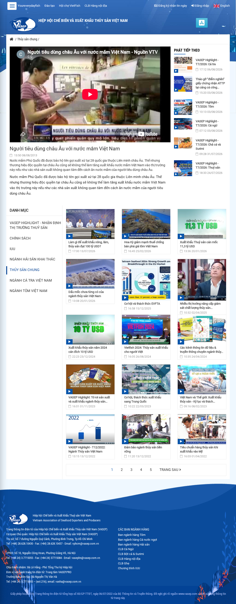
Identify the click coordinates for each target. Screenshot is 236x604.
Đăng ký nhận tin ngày (172, 5)
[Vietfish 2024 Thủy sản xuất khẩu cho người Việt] (146, 329)
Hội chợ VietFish (69, 5)
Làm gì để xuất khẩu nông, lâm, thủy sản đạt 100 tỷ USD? (88, 244)
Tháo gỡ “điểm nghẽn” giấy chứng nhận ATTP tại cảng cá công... (210, 83)
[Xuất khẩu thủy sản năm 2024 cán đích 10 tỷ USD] (90, 329)
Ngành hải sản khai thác (32, 259)
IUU (12, 249)
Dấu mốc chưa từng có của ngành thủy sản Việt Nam (86, 294)
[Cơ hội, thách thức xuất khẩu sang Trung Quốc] (146, 379)
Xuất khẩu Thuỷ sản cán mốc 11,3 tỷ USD (199, 244)
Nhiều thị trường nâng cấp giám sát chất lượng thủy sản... (200, 305)
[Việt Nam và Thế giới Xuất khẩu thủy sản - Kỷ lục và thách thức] (202, 379)
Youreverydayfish (29, 5)
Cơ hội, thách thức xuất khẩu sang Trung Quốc (142, 399)
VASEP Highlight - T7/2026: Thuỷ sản (208, 165)
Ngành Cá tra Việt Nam (31, 281)
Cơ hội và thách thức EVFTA (142, 303)
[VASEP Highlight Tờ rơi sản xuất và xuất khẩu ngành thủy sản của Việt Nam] (90, 379)
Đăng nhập (201, 5)
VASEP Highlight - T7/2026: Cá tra (207, 62)
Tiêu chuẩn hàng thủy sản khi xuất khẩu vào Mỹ (199, 449)
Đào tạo (49, 5)
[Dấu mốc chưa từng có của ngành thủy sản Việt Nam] (90, 274)
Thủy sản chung (24, 270)
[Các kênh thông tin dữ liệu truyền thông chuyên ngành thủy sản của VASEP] (202, 329)
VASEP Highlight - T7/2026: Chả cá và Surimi (208, 144)
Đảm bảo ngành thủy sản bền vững (143, 449)
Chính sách (20, 238)
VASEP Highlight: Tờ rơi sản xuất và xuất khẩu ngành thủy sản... (89, 399)
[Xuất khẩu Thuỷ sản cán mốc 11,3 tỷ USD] (202, 224)
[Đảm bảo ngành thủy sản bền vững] (146, 429)
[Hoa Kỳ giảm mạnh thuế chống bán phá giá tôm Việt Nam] (146, 224)
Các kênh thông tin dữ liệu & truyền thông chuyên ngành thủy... (201, 349)
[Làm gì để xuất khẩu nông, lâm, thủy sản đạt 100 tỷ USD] (90, 224)
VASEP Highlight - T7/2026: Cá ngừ (207, 123)
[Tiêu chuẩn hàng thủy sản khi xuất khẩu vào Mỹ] (202, 429)
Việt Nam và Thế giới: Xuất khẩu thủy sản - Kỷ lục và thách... (200, 399)
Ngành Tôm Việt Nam (28, 291)
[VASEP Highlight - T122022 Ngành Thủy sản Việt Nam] (90, 429)
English (225, 5)
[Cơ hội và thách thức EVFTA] (146, 280)
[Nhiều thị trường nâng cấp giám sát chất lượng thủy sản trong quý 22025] (202, 280)
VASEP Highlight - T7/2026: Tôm (207, 104)
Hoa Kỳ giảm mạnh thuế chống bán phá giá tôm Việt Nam (144, 244)
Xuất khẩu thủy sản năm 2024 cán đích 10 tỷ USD (87, 349)
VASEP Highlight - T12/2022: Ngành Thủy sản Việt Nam (86, 449)
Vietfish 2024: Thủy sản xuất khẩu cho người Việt (146, 349)
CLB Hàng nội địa (96, 5)
